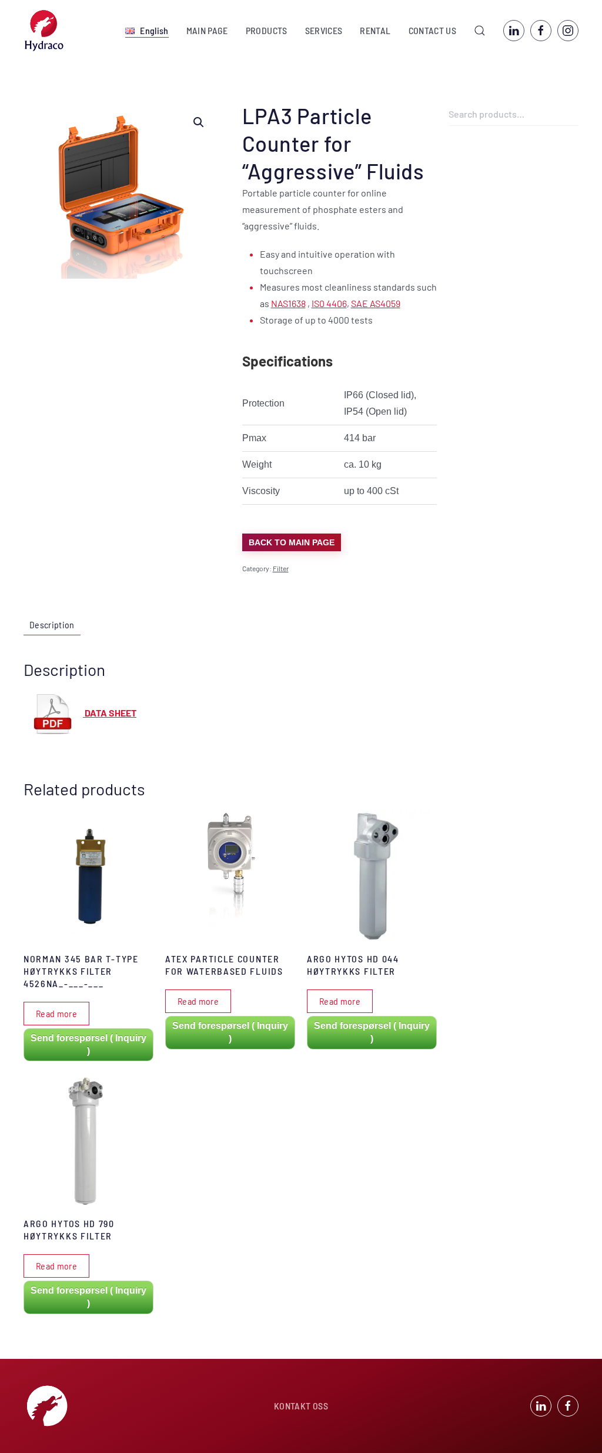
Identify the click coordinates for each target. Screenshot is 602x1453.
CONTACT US (433, 30)
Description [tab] (52, 624)
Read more (56, 1013)
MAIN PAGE (207, 30)
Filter (281, 568)
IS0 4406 (329, 303)
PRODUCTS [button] (266, 30)
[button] (146, 30)
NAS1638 (288, 303)
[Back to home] (44, 30)
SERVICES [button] (324, 30)
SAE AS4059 (375, 303)
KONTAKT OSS (301, 1405)
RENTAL (375, 30)
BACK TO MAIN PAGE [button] (292, 542)
